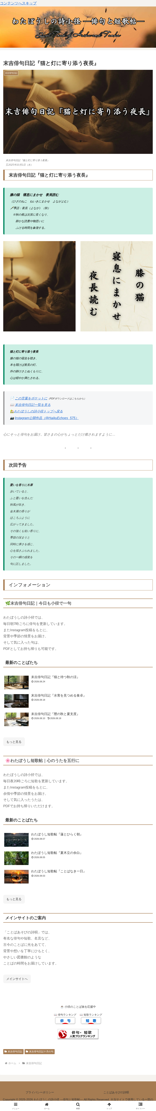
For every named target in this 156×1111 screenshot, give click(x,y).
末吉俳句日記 (15, 1051)
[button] (144, 744)
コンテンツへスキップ (18, 3)
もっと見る (14, 899)
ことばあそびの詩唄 (116, 1092)
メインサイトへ (17, 978)
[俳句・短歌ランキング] (78, 1034)
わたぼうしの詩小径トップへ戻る (38, 411)
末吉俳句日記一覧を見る (33, 405)
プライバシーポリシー (40, 1092)
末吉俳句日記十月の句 (41, 1051)
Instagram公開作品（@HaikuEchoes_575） (47, 418)
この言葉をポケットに (31, 398)
